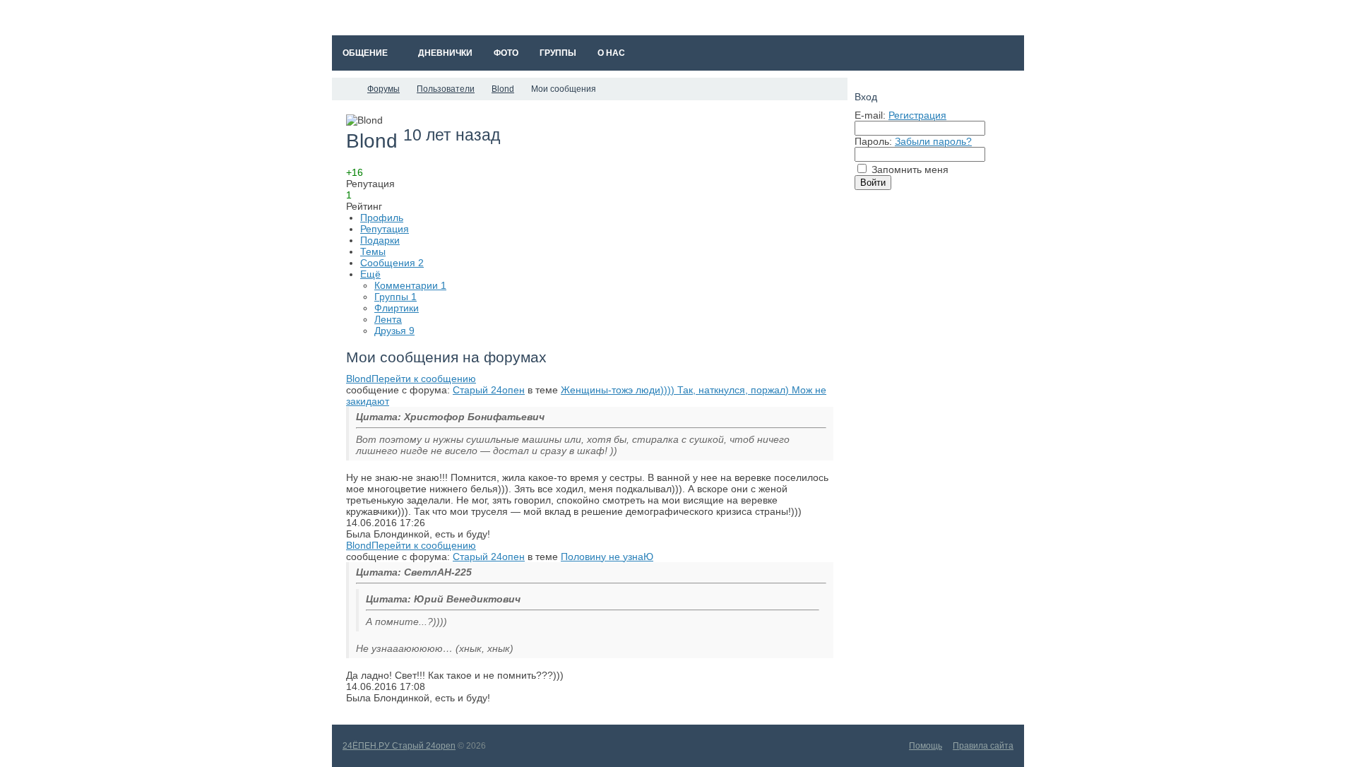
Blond (358, 378)
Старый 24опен (489, 390)
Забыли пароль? (933, 141)
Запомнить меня (910, 169)
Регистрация (917, 115)
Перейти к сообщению (423, 378)
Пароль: (873, 141)
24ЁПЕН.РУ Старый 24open (399, 746)
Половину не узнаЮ (607, 556)
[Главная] (344, 89)
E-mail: (870, 115)
